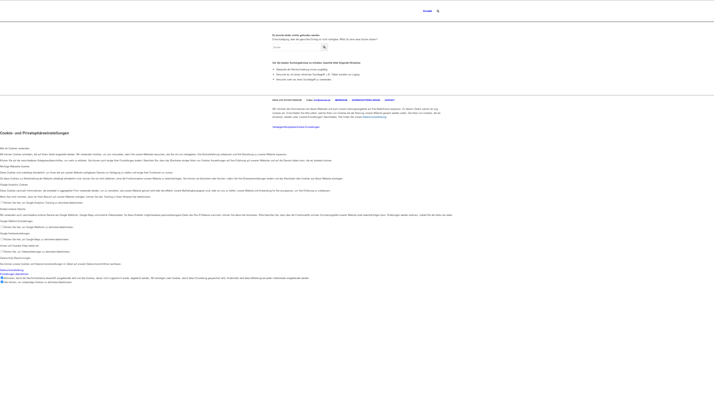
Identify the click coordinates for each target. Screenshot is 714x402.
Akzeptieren (290, 127)
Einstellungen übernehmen (14, 274)
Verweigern (278, 127)
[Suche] (438, 11)
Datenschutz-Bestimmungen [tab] (15, 258)
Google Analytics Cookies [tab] (14, 184)
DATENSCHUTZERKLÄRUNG (366, 100)
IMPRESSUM (341, 100)
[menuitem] (427, 11)
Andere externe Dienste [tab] (12, 209)
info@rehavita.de (322, 100)
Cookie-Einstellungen (308, 127)
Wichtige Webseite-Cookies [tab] (15, 166)
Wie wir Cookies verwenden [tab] (15, 148)
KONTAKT (390, 100)
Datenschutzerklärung (374, 117)
